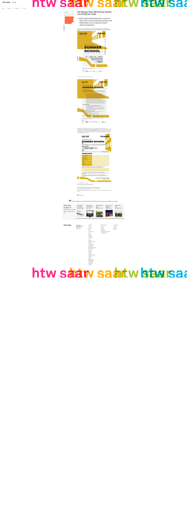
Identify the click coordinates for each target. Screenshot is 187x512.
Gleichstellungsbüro (91, 241)
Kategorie (17, 8)
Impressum (102, 229)
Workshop (90, 264)
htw (9, 2)
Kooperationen (90, 246)
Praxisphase (90, 251)
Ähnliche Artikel (67, 207)
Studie (89, 257)
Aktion (89, 226)
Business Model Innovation (69, 17)
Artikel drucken (80, 195)
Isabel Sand (66, 12)
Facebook (114, 226)
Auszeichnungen (91, 231)
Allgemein (65, 15)
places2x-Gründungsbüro (69, 20)
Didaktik (89, 234)
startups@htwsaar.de (97, 188)
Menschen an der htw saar (92, 247)
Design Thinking (67, 18)
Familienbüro (90, 237)
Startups (66, 21)
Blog (3, 8)
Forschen (89, 240)
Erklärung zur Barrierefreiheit (105, 231)
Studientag (90, 258)
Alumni (89, 229)
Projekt (89, 252)
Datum (24, 8)
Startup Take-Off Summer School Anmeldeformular (85, 184)
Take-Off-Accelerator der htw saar (89, 207)
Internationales (90, 245)
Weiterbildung (90, 263)
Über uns (102, 226)
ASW (89, 230)
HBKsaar (72, 18)
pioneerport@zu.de (96, 129)
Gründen (69, 15)
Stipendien (90, 256)
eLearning (90, 235)
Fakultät (9, 8)
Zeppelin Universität (68, 23)
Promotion (90, 253)
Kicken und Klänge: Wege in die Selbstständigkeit (110, 207)
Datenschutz (103, 230)
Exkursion (90, 236)
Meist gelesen (69, 212)
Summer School (70, 21)
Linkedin (114, 229)
